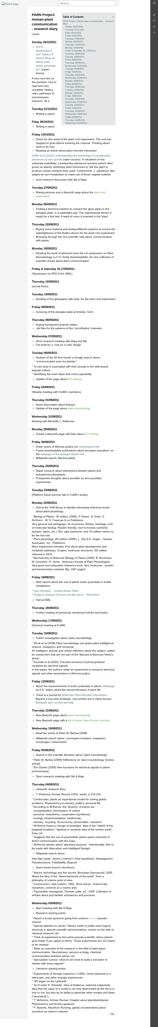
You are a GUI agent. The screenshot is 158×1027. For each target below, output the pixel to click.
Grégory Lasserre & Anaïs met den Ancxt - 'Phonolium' (67, 594)
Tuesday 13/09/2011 (74, 57)
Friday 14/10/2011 (73, 35)
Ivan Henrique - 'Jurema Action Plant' (56, 590)
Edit (112, 1014)
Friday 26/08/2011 (73, 84)
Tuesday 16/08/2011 (74, 105)
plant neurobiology (79, 408)
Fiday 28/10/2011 (73, 33)
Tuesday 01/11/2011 (74, 29)
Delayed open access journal (54, 702)
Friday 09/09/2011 (73, 60)
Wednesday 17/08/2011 (76, 102)
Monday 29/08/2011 (74, 81)
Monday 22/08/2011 (74, 93)
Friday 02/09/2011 (73, 72)
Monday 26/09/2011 (74, 41)
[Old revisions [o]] (154, 22)
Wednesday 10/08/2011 (76, 114)
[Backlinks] (154, 28)
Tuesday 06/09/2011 (74, 69)
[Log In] (154, 4)
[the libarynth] (10, 3)
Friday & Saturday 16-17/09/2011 (80, 50)
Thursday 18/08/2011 (75, 99)
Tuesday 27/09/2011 (74, 39)
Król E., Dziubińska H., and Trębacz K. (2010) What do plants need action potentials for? (46, 58)
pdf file (58, 257)
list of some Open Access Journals (89, 720)
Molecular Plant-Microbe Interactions (84, 694)
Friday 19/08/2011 (73, 96)
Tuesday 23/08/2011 (74, 90)
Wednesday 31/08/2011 (76, 78)
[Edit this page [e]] (154, 16)
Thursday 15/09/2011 (75, 54)
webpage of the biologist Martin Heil (62, 454)
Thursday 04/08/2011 (75, 120)
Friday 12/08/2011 (73, 108)
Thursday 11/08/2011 (75, 111)
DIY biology (75, 379)
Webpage (109, 686)
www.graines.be (88, 446)
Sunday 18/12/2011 (74, 26)
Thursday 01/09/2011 (75, 75)
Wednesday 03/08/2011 (76, 123)
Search (113, 3)
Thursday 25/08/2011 (75, 87)
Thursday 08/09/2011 (75, 63)
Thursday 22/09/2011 (75, 45)
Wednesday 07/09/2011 (76, 66)
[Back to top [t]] (154, 34)
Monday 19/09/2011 (74, 48)
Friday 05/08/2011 (73, 117)
